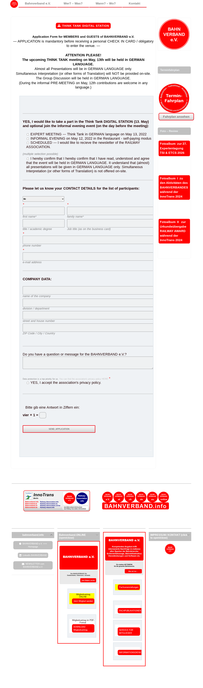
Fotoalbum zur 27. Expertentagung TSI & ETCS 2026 (173, 148)
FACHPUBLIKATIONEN (130, 610)
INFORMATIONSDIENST (130, 652)
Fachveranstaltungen (128, 587)
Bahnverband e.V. (38, 3)
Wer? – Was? (73, 3)
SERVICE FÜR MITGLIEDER (126, 631)
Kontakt (134, 3)
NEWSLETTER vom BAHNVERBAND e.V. (33, 565)
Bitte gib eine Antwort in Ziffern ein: (52, 407)
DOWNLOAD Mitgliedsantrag (80, 628)
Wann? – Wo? (106, 3)
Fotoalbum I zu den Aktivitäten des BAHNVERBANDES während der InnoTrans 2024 (174, 187)
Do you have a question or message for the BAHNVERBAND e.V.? (75, 354)
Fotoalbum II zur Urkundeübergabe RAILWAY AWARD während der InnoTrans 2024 (173, 231)
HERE (105, 379)
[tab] (33, 535)
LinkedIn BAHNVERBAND (35, 555)
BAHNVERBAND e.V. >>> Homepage (35, 545)
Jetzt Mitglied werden (83, 601)
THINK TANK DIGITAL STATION (85, 25)
